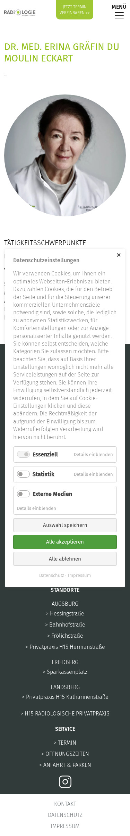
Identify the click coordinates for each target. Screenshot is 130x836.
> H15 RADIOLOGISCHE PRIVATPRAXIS (65, 713)
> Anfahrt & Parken (65, 765)
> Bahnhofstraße (65, 624)
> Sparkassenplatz (65, 672)
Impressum (65, 826)
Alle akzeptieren (65, 542)
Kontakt (65, 804)
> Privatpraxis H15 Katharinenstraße (65, 697)
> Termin (65, 742)
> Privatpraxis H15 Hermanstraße (65, 647)
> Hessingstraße (65, 613)
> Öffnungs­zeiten (65, 754)
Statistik (43, 474)
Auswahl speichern (65, 525)
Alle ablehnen (65, 559)
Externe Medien (52, 494)
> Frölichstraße (65, 635)
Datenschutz (65, 815)
